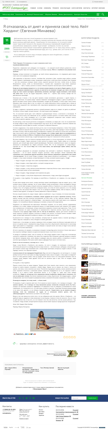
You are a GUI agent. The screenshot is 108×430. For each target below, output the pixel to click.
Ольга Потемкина (86, 131)
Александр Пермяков (88, 56)
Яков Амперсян (86, 124)
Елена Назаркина (86, 205)
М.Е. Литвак (84, 63)
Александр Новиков (87, 212)
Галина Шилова (86, 169)
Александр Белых (86, 89)
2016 (97, 19)
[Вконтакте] (19, 398)
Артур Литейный (86, 92)
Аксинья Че (84, 148)
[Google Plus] (35, 333)
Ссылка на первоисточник (21, 64)
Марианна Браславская (88, 230)
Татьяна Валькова (86, 209)
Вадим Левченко (86, 138)
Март (101, 19)
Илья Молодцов (86, 120)
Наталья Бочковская (87, 113)
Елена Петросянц (86, 103)
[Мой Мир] (31, 333)
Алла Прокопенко (86, 152)
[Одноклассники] (29, 333)
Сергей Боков (85, 195)
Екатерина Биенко (87, 181)
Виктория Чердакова (87, 60)
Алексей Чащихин (86, 74)
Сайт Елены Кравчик (62, 416)
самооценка (31, 344)
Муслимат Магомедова (88, 237)
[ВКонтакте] (26, 333)
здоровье (23, 344)
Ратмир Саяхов (86, 117)
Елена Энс (84, 198)
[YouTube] (33, 398)
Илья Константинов (87, 53)
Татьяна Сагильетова (87, 233)
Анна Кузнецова (86, 99)
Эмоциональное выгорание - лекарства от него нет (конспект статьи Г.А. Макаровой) (30, 370)
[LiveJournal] (33, 333)
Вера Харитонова (86, 141)
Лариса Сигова (85, 46)
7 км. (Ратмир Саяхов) (47, 367)
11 (104, 19)
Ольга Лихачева (86, 219)
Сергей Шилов (85, 191)
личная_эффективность (45, 344)
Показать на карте (23, 418)
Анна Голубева (85, 162)
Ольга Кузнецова (86, 223)
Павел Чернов (85, 110)
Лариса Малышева (87, 158)
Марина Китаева (86, 226)
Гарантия (41, 415)
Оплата (41, 409)
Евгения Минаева (86, 178)
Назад (6, 19)
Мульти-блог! (85, 84)
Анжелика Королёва (87, 77)
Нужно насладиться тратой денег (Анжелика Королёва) (56, 354)
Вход (44, 389)
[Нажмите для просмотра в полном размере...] (47, 320)
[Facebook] (23, 398)
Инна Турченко (85, 155)
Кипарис (58, 420)
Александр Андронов (87, 145)
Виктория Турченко (87, 184)
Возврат (41, 413)
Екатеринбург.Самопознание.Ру (66, 412)
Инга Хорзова (85, 202)
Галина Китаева (86, 42)
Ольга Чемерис (86, 81)
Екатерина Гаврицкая (87, 216)
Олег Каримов (85, 106)
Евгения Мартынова (87, 134)
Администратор (86, 188)
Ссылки (75, 410)
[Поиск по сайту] (102, 14)
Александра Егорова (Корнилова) (87, 173)
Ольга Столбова (86, 127)
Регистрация (38, 389)
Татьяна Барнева (86, 70)
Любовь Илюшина (86, 96)
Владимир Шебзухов (87, 165)
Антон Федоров (86, 49)
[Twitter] (28, 333)
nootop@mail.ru (7, 413)
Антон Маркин (85, 67)
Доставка (41, 411)
